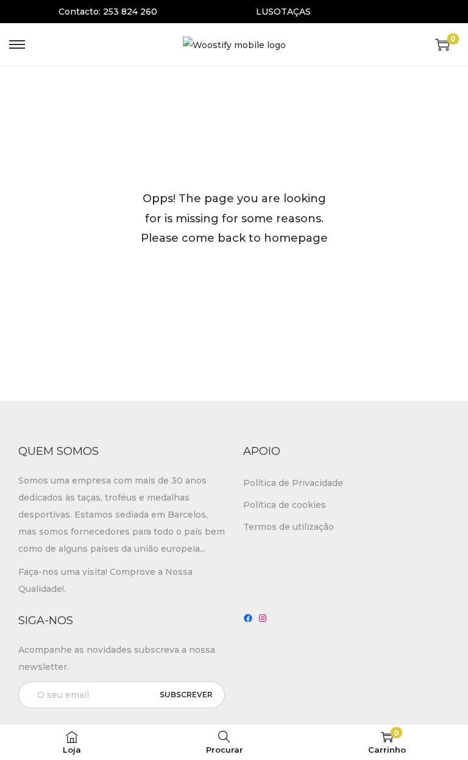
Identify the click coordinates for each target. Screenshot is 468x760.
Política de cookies (284, 504)
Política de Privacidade (293, 482)
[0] (442, 44)
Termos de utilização (288, 526)
